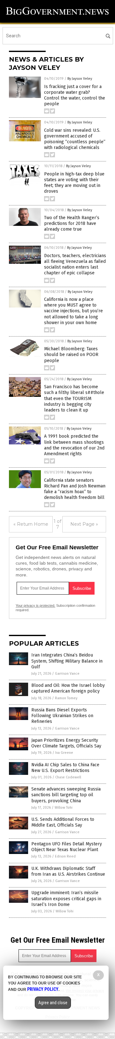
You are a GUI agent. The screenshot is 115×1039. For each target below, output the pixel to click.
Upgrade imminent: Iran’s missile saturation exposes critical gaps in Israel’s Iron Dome (66, 898)
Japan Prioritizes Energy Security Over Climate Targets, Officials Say (66, 743)
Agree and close (52, 1002)
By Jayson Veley (79, 79)
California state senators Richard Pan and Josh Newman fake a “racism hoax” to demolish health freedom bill (74, 489)
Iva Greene (64, 753)
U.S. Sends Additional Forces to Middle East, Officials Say (62, 822)
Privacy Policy (42, 989)
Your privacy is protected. (35, 605)
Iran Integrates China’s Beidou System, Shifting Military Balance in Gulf (67, 660)
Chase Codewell (68, 777)
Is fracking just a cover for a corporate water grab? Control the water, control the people (74, 95)
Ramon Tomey (66, 698)
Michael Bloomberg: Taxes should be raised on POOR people (71, 354)
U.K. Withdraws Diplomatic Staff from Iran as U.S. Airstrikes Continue (68, 871)
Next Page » (84, 524)
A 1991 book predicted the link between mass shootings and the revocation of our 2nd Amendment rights (74, 445)
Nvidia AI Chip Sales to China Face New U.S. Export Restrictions (65, 767)
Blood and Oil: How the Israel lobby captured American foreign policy (68, 688)
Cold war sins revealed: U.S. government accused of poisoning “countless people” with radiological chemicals (74, 139)
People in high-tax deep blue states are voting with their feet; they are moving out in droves (74, 182)
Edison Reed (65, 856)
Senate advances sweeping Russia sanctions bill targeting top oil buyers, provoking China (66, 794)
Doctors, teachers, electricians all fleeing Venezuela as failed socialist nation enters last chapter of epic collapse (75, 264)
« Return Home (30, 524)
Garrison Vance (67, 674)
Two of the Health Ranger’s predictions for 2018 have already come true (71, 223)
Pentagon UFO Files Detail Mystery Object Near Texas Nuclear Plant (66, 846)
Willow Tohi (64, 807)
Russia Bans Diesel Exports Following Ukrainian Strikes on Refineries (62, 715)
